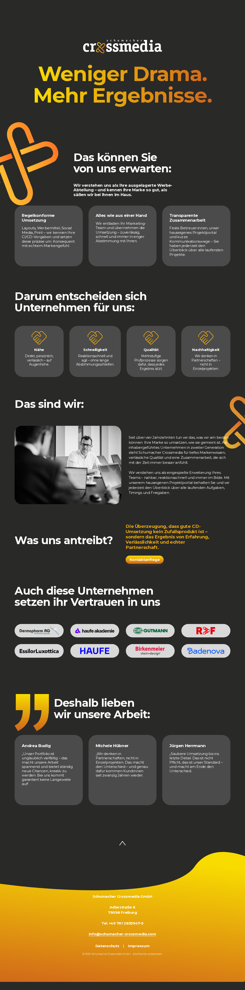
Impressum (139, 946)
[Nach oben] (122, 843)
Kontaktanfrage (145, 559)
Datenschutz (107, 946)
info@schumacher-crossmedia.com (122, 934)
